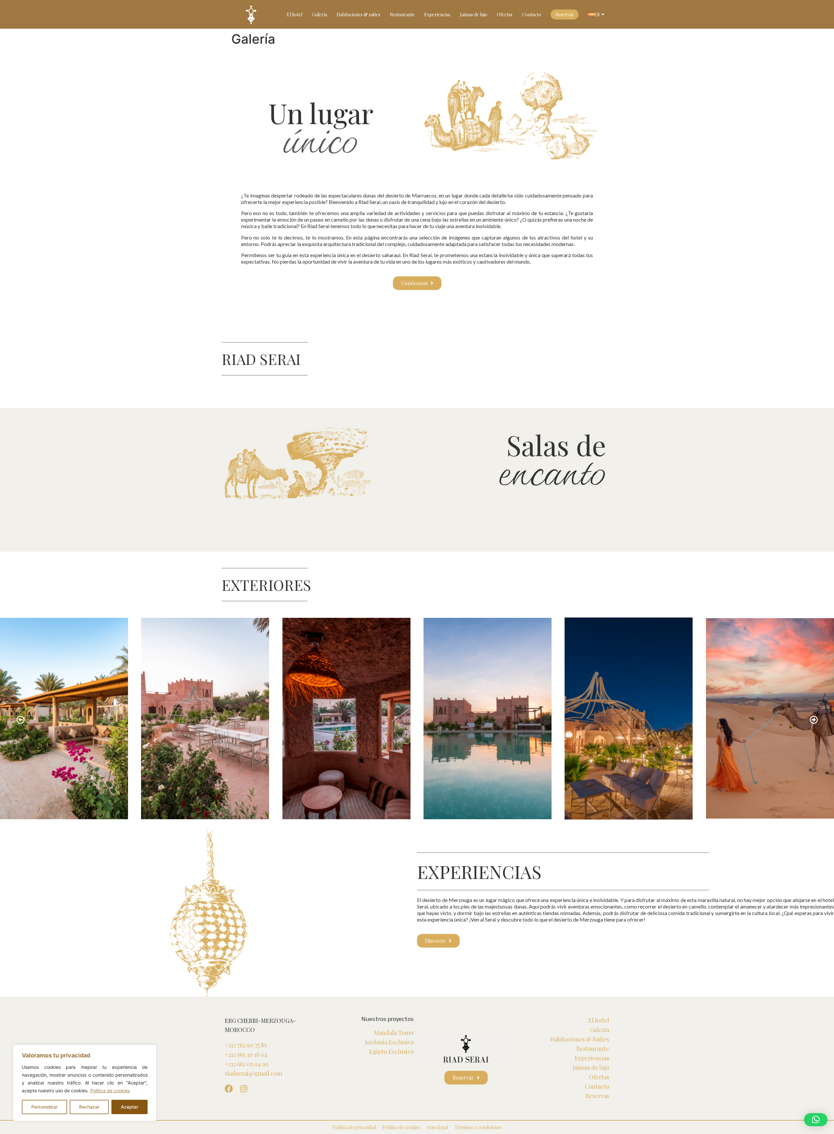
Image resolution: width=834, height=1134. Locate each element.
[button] (20, 719)
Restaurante (402, 14)
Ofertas (504, 14)
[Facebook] (229, 1088)
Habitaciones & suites (358, 14)
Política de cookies (110, 1090)
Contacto (531, 14)
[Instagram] (243, 1088)
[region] (84, 1083)
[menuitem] (597, 14)
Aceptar (129, 1107)
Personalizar (44, 1107)
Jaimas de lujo (473, 14)
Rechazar (89, 1107)
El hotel (294, 14)
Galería (319, 14)
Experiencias (437, 14)
